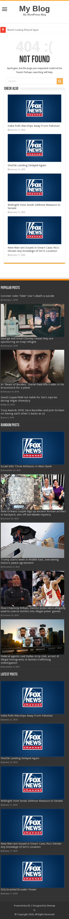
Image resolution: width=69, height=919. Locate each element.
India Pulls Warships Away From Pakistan (34, 125)
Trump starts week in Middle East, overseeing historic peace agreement (30, 561)
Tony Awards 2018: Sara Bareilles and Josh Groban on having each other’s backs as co (32, 412)
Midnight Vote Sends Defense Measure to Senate (32, 800)
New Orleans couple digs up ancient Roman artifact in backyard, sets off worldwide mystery (33, 513)
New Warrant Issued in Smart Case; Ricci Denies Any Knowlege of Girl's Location (33, 249)
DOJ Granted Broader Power (19, 889)
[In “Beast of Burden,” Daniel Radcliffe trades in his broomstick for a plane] (32, 366)
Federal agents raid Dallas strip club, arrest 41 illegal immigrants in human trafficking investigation (30, 659)
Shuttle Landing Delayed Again (23, 29)
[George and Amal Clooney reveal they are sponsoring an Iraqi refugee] (32, 320)
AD (28, 905)
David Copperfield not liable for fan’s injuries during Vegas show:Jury (29, 399)
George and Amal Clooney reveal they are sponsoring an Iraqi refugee (27, 340)
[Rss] (34, 910)
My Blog (34, 8)
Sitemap (51, 905)
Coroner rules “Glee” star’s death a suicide (27, 296)
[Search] (60, 81)
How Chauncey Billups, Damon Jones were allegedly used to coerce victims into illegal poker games (33, 609)
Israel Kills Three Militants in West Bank (26, 466)
